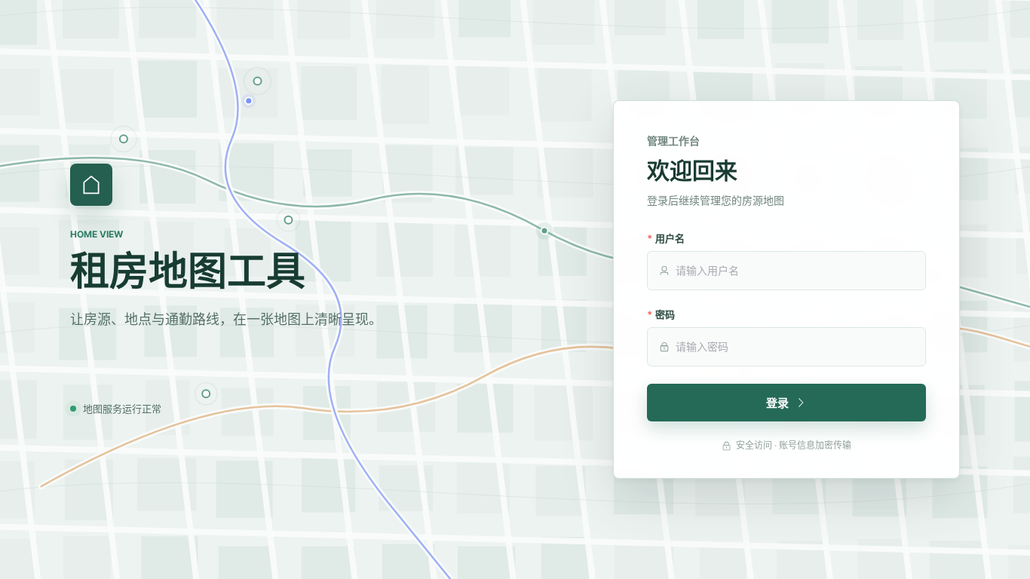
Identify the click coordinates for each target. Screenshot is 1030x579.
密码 (665, 314)
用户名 (670, 238)
